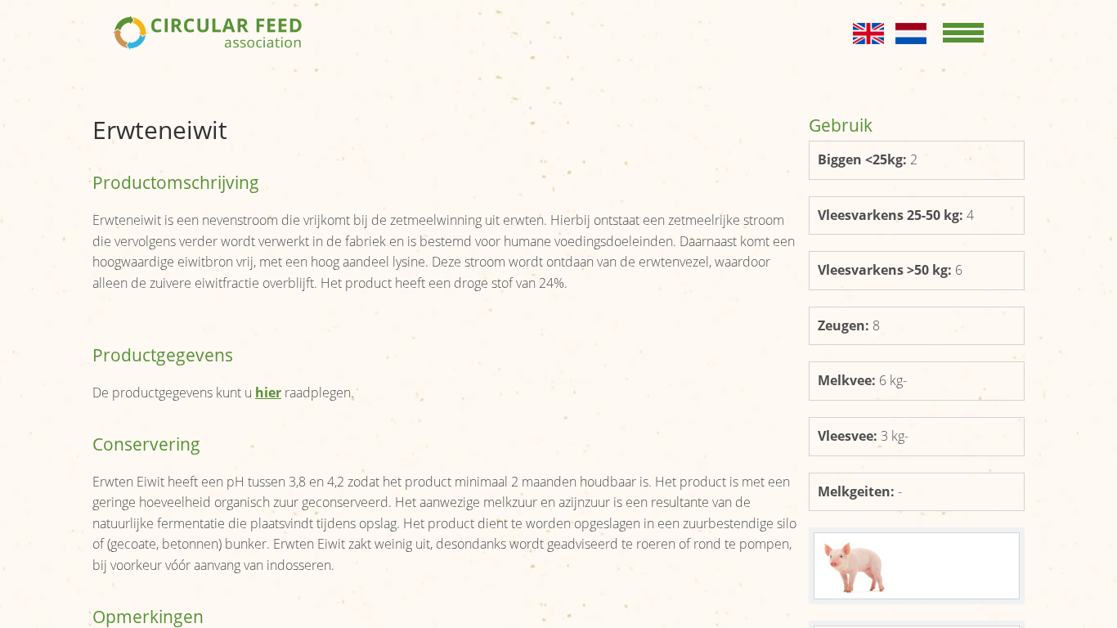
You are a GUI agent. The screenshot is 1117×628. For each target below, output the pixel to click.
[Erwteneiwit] (916, 566)
